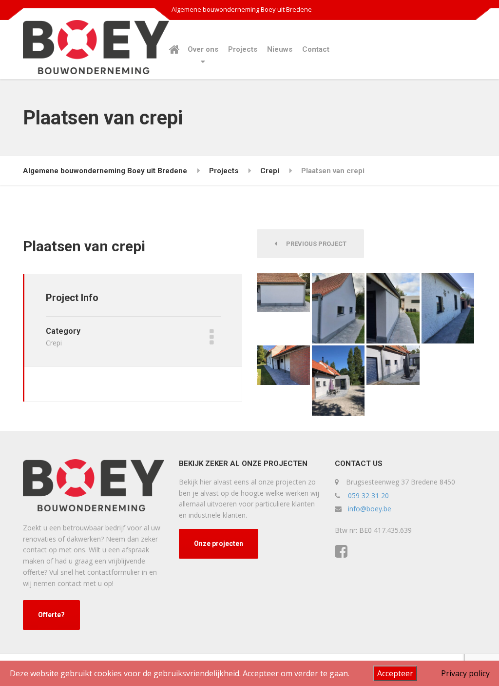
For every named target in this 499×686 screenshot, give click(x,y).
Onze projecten (218, 543)
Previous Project (314, 243)
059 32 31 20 (368, 495)
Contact (315, 49)
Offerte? (51, 615)
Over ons (203, 49)
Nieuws (279, 49)
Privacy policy (465, 673)
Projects (242, 49)
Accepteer (395, 673)
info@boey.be (369, 508)
